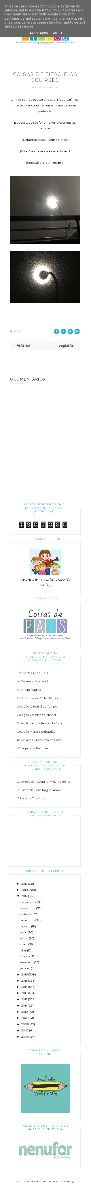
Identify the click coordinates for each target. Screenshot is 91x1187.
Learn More (39, 32)
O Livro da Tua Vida (30, 798)
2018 (24, 890)
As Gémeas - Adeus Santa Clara (39, 740)
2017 (24, 896)
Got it (58, 32)
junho (24, 938)
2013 (24, 993)
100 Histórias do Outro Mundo (38, 698)
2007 (24, 1030)
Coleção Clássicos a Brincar (36, 715)
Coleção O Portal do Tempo (37, 706)
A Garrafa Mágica (29, 689)
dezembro (28, 902)
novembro (28, 908)
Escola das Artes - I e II (32, 673)
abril (23, 950)
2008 (25, 1024)
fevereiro (27, 962)
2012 (24, 999)
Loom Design (67, 1181)
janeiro (25, 968)
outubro (26, 914)
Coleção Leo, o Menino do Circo (40, 723)
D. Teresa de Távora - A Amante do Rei (44, 781)
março (25, 956)
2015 (24, 980)
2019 (24, 883)
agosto (25, 926)
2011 (24, 1005)
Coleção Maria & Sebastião (36, 731)
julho (23, 932)
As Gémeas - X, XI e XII (32, 681)
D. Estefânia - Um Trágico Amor (39, 790)
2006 (25, 1036)
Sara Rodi (39, 87)
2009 (25, 1018)
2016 (24, 974)
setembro (27, 920)
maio (24, 944)
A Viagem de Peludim (32, 748)
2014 (24, 986)
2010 (24, 1011)
